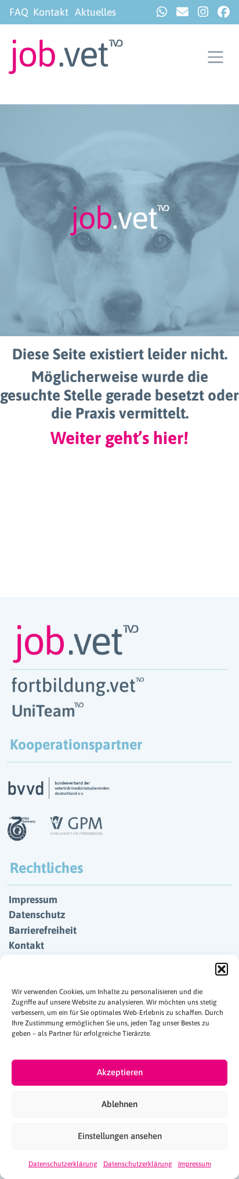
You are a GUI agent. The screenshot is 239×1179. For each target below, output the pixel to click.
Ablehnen (119, 1104)
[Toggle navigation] (215, 57)
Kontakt (50, 12)
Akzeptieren (120, 1072)
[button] (221, 969)
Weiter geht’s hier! (119, 437)
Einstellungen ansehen (120, 1136)
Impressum (194, 1164)
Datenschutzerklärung (62, 1164)
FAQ (18, 12)
